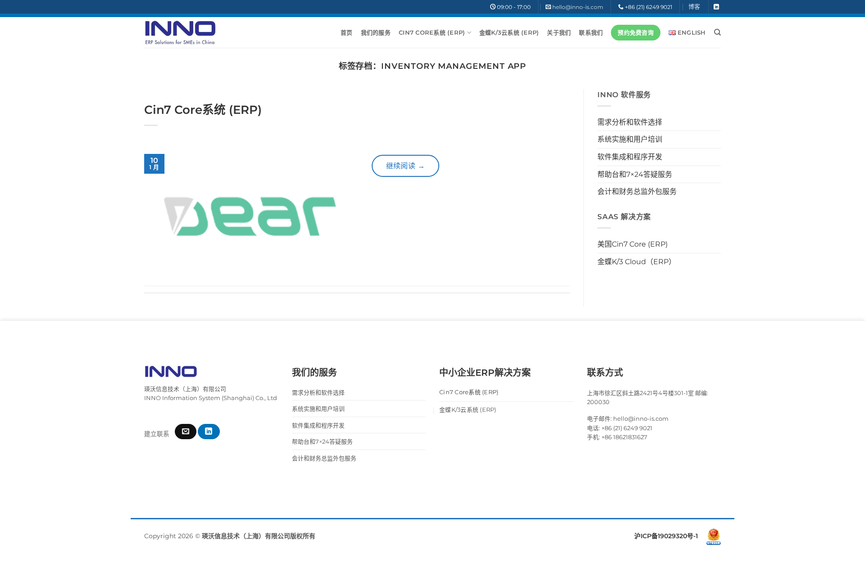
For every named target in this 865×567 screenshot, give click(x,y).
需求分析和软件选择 (629, 122)
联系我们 (591, 32)
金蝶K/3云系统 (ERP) (509, 32)
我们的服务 (376, 32)
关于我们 (559, 32)
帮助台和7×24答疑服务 (634, 174)
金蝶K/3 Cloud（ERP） (636, 261)
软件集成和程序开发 (629, 157)
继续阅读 (405, 166)
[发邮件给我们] (185, 431)
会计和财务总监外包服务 (637, 191)
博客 (694, 6)
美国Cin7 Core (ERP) (632, 244)
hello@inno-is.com (577, 7)
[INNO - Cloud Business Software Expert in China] (180, 32)
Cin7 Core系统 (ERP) (432, 32)
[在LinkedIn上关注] (716, 7)
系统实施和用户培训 (629, 139)
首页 (347, 32)
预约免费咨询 (636, 32)
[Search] (717, 32)
